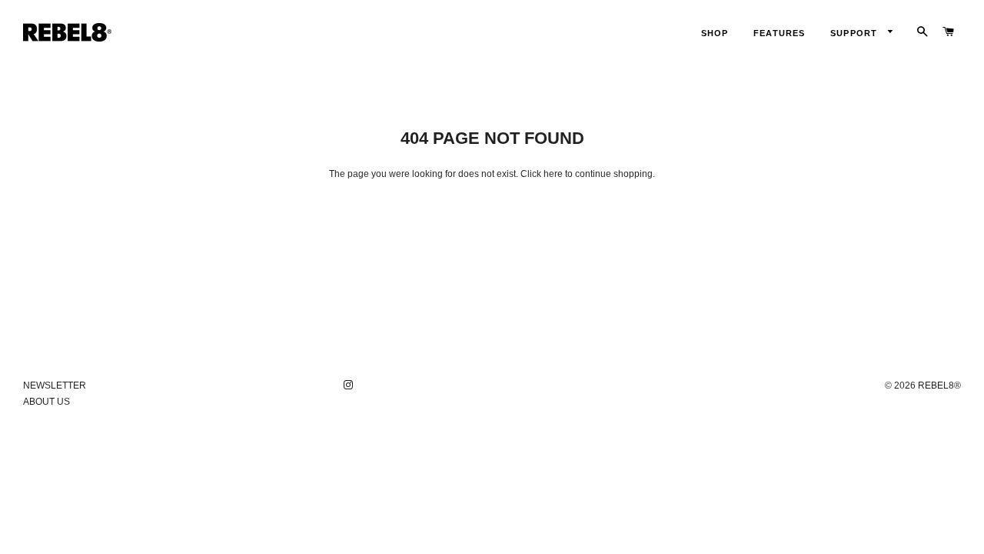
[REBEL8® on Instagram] (350, 385)
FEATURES (779, 33)
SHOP (714, 33)
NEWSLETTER (54, 385)
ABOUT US (46, 401)
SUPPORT (855, 33)
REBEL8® (939, 385)
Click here (541, 174)
